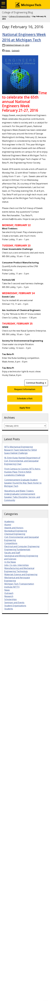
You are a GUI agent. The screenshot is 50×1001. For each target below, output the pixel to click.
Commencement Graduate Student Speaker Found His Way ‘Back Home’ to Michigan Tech (23, 482)
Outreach (15, 50)
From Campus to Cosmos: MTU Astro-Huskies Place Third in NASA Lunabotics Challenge (22, 471)
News (7, 50)
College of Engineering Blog (17, 12)
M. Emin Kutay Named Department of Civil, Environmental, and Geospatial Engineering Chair (22, 460)
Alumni (7, 524)
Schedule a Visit (25, 398)
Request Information (24, 389)
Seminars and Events (14, 602)
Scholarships (10, 599)
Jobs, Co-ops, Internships (16, 565)
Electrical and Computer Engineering (21, 546)
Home (4, 16)
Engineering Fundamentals (17, 549)
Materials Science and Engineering (20, 574)
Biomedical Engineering (15, 530)
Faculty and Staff (12, 552)
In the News (10, 562)
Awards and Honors (13, 527)
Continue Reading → (36, 382)
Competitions (10, 543)
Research (8, 596)
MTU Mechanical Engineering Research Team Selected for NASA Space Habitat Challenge (20, 449)
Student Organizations (15, 605)
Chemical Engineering (14, 534)
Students (8, 608)
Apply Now (24, 407)
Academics (9, 521)
